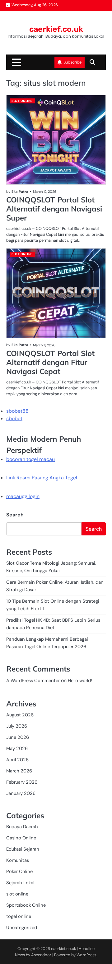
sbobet (14, 418)
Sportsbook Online (26, 905)
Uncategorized (21, 927)
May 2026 (17, 748)
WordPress (86, 954)
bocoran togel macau (30, 459)
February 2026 (21, 782)
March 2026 (19, 771)
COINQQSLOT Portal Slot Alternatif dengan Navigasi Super (54, 208)
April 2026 (17, 760)
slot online (22, 101)
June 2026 (17, 737)
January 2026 (20, 793)
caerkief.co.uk (56, 29)
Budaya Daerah (22, 827)
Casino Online (21, 838)
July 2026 (16, 726)
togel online (18, 916)
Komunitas (17, 860)
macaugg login (23, 496)
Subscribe (72, 62)
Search (15, 514)
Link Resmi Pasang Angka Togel (41, 477)
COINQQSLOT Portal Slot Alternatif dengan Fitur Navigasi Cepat (50, 362)
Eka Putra (20, 191)
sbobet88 (17, 411)
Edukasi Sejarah (22, 849)
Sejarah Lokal (20, 883)
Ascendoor (41, 954)
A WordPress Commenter (33, 680)
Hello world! (80, 680)
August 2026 (20, 715)
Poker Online (19, 871)
